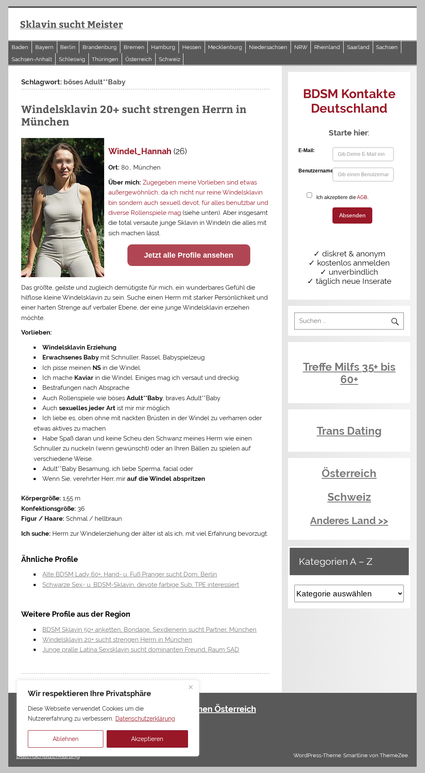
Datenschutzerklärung (145, 718)
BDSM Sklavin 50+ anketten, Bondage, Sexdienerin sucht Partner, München (149, 629)
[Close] (190, 687)
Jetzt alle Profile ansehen (188, 255)
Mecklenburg (225, 47)
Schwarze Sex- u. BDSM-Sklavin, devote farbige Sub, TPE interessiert (140, 584)
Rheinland (327, 47)
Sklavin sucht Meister (71, 23)
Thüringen (105, 59)
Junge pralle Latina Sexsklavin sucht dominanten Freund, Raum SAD (140, 649)
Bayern (44, 47)
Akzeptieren (147, 739)
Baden (20, 47)
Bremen (134, 47)
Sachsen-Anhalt (32, 59)
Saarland (358, 47)
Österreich (138, 59)
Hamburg (163, 47)
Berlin (68, 47)
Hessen (191, 47)
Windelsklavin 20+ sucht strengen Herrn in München (134, 115)
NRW (301, 47)
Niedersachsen (268, 47)
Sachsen (387, 47)
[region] (108, 718)
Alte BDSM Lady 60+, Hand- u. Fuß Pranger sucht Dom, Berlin (129, 574)
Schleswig (72, 59)
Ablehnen (65, 739)
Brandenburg (100, 47)
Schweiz (169, 59)
